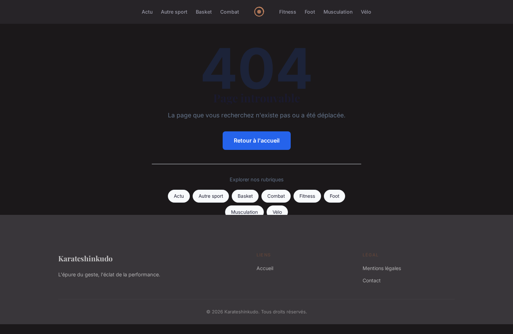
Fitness (287, 12)
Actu (147, 12)
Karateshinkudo (85, 258)
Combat (229, 12)
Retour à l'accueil (257, 140)
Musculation (338, 12)
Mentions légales (382, 268)
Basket (204, 12)
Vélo (366, 12)
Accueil (264, 268)
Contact (372, 280)
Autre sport (174, 12)
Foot (310, 12)
